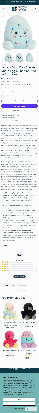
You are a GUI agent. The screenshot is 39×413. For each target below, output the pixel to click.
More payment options (19, 110)
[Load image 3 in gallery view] (29, 57)
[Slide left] (2, 58)
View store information (11, 120)
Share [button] (5, 246)
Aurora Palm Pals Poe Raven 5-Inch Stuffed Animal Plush (28, 323)
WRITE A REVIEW (19, 276)
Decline (19, 404)
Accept (19, 399)
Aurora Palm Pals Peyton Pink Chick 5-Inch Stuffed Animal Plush (10, 352)
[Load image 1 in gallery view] (9, 57)
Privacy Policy (20, 394)
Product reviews (8, 285)
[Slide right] (37, 58)
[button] (4, 9)
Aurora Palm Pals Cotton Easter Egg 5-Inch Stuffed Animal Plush (28, 352)
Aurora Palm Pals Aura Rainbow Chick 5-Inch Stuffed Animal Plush (10, 324)
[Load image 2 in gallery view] (19, 57)
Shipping (3, 81)
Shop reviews (22, 285)
